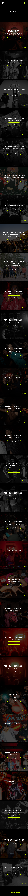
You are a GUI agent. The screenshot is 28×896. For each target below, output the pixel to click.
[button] (22, 47)
